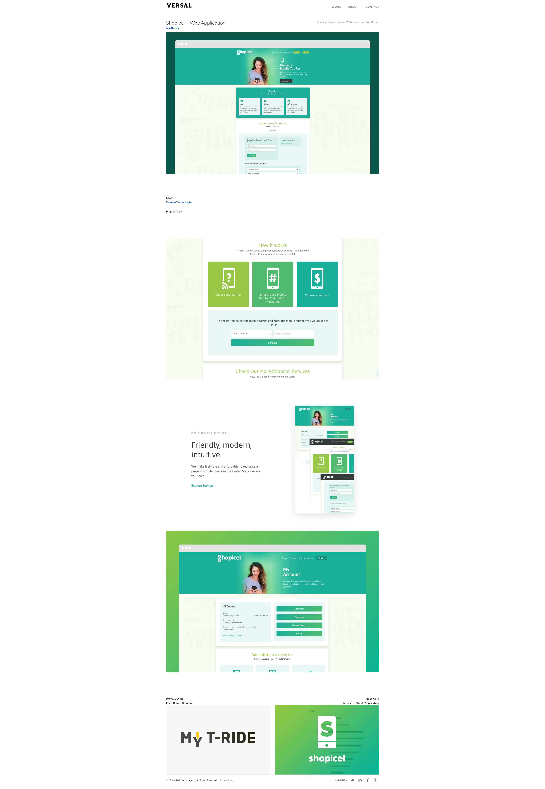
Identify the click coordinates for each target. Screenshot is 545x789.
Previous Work (179, 701)
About (353, 7)
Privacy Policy (226, 780)
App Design (172, 28)
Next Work (360, 701)
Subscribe (341, 780)
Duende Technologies (179, 202)
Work (336, 7)
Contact (372, 7)
